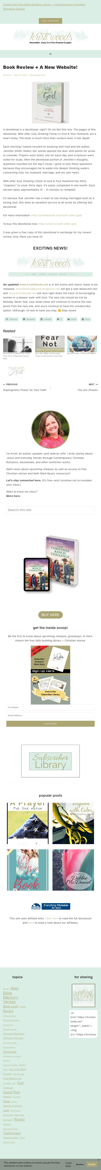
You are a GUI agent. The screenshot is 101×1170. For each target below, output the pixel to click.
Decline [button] (80, 1164)
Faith (5, 1070)
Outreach (8, 1120)
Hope (6, 1101)
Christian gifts (8, 1025)
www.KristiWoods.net (33, 285)
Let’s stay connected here (23, 480)
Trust (22, 1138)
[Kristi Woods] (50, 37)
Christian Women (9, 1047)
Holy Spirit (16, 1097)
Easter (22, 1065)
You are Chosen (88, 388)
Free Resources (12, 1079)
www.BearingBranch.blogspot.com (38, 289)
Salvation (7, 1124)
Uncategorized (37, 75)
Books (8, 1011)
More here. (13, 496)
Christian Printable (10, 1043)
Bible (15, 988)
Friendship (7, 1083)
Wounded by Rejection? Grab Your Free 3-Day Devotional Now (16, 356)
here (31, 923)
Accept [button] (91, 1164)
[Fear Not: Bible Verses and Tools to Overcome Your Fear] (50, 344)
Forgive (7, 1074)
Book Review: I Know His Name (81, 354)
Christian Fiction (11, 1021)
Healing (7, 1097)
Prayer (19, 1119)
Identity (14, 1102)
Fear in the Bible (17, 1070)
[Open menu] (50, 54)
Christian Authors (9, 1016)
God (20, 1083)
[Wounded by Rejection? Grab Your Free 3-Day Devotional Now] (18, 344)
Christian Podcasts (13, 1038)
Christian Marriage (10, 1029)
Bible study (11, 1006)
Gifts (14, 1083)
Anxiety (6, 989)
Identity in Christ (12, 1106)
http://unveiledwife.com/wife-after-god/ (56, 215)
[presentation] (28, 823)
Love (6, 1110)
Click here (51, 918)
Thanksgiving (10, 1138)
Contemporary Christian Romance (12, 1058)
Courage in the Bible (10, 1065)
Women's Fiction (9, 1142)
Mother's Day (15, 1111)
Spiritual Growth (10, 1129)
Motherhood (8, 1115)
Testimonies (12, 1133)
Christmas (10, 1052)
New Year (19, 1115)
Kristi (9, 75)
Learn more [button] (69, 1164)
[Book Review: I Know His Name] (82, 344)
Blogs (23, 1007)
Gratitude (8, 1088)
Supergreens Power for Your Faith (25, 388)
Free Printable (18, 1074)
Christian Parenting (13, 1034)
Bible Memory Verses (10, 997)
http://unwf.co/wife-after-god (57, 224)
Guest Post (11, 1092)
